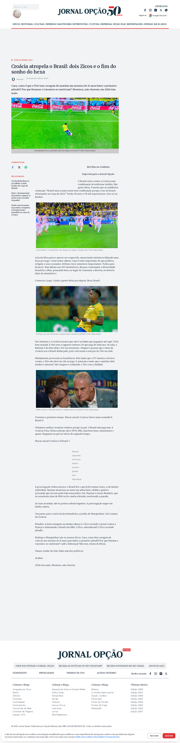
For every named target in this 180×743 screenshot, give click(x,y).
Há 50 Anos (160, 24)
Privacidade (46, 673)
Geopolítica (57, 695)
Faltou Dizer (58, 692)
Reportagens (135, 24)
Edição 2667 (137, 692)
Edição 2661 (137, 711)
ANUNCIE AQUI (157, 666)
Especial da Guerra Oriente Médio (69, 689)
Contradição (19, 702)
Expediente (20, 673)
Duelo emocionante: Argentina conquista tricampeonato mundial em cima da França (20, 210)
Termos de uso (75, 673)
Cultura (94, 24)
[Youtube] (155, 10)
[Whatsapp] (166, 10)
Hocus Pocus (58, 705)
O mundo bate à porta (102, 692)
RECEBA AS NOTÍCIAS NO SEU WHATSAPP (80, 666)
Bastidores (65, 24)
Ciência (16, 695)
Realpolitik (96, 708)
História (56, 702)
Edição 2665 (137, 699)
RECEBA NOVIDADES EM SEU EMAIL (125, 666)
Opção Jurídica (99, 695)
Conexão (17, 699)
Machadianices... (60, 714)
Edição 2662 (137, 708)
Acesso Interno (106, 673)
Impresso (51, 24)
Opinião (148, 24)
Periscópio (96, 699)
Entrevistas (80, 24)
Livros (55, 711)
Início (16, 24)
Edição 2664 (137, 702)
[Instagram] (150, 10)
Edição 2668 (137, 689)
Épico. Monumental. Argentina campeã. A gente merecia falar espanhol (20, 196)
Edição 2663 (137, 705)
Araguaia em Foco (22, 689)
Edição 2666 (137, 695)
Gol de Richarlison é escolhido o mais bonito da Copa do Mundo (20, 184)
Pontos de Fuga (99, 705)
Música (94, 689)
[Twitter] (161, 10)
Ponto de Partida (99, 702)
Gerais (55, 699)
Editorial (27, 24)
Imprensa (106, 24)
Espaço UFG (19, 714)
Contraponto (19, 705)
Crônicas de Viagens (23, 711)
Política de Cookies (83, 737)
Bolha (15, 692)
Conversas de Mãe (22, 708)
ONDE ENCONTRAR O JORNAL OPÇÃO (34, 666)
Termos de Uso (113, 737)
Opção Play (119, 24)
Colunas (39, 24)
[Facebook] (145, 10)
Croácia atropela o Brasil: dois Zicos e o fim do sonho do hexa (63, 69)
